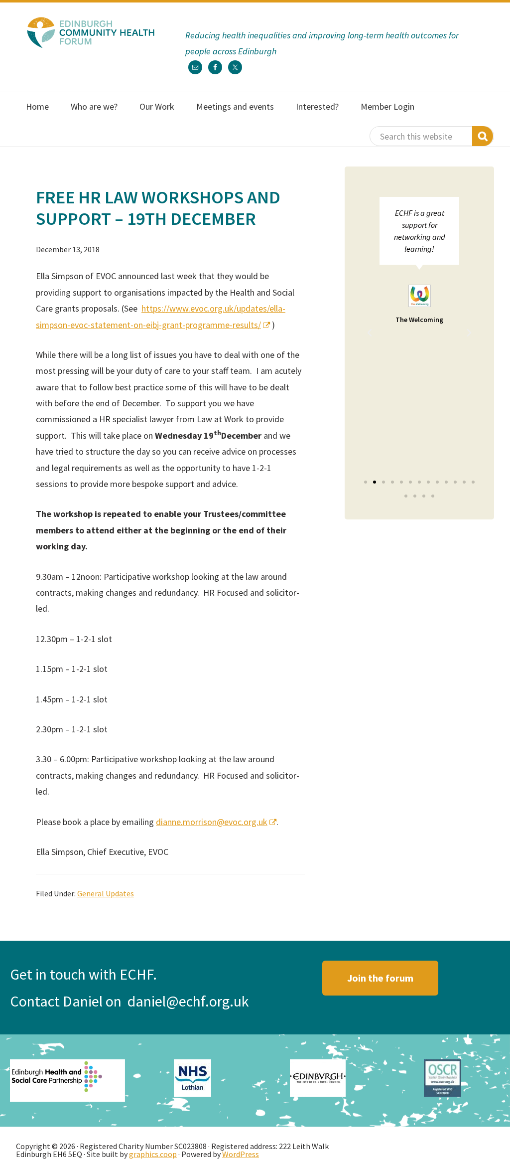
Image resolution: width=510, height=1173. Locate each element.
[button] (370, 333)
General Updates (105, 893)
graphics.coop (153, 1154)
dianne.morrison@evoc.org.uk (211, 822)
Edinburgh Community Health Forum (90, 32)
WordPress (240, 1154)
